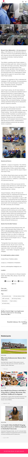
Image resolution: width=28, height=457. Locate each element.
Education (3, 31)
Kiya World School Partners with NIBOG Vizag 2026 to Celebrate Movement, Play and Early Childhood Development (13, 392)
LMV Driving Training (16, 298)
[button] (25, 1)
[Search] (23, 1)
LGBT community (5, 298)
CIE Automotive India (6, 296)
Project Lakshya (13, 300)
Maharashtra (4, 300)
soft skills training (5, 303)
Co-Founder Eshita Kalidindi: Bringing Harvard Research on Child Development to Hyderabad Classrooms (13, 427)
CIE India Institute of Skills (11, 231)
